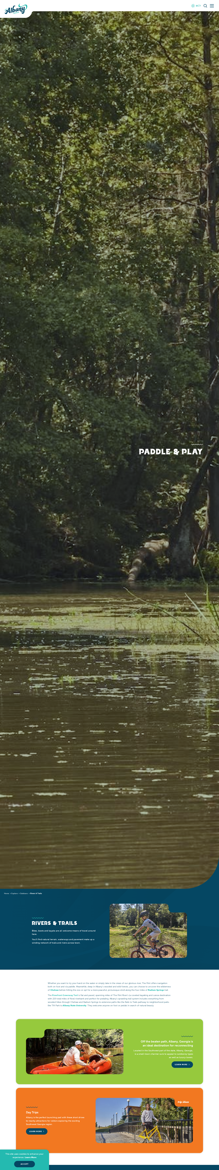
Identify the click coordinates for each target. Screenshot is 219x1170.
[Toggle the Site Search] (205, 6)
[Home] (16, 9)
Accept (25, 1164)
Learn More (181, 1065)
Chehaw (54, 990)
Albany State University (74, 1005)
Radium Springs (156, 990)
